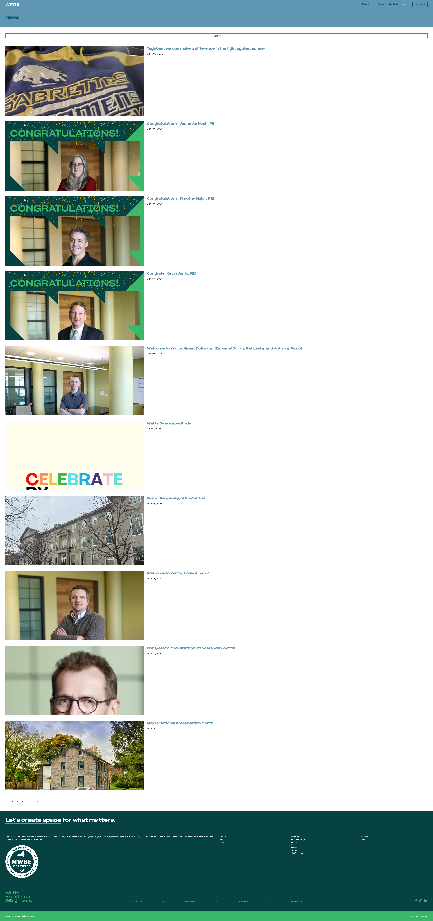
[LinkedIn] (426, 900)
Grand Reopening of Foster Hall (176, 498)
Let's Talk (420, 4)
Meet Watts (295, 836)
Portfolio (394, 4)
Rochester (296, 901)
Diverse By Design (297, 839)
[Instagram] (421, 900)
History (293, 847)
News (363, 839)
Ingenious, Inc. (422, 916)
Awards (293, 850)
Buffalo (137, 901)
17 (37, 801)
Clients (293, 844)
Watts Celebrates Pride (169, 423)
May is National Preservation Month (180, 723)
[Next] (41, 802)
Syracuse (189, 901)
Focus (381, 4)
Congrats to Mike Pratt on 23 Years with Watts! (191, 648)
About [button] (407, 4)
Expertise (368, 4)
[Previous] (7, 802)
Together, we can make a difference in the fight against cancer (206, 49)
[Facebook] (416, 900)
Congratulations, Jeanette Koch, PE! (181, 123)
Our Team (294, 842)
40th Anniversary (297, 853)
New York (243, 901)
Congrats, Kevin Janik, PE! (171, 273)
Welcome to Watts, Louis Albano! (178, 573)
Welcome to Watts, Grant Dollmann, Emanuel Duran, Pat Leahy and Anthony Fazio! (224, 348)
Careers (364, 836)
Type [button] (215, 35)
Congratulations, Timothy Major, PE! (180, 198)
